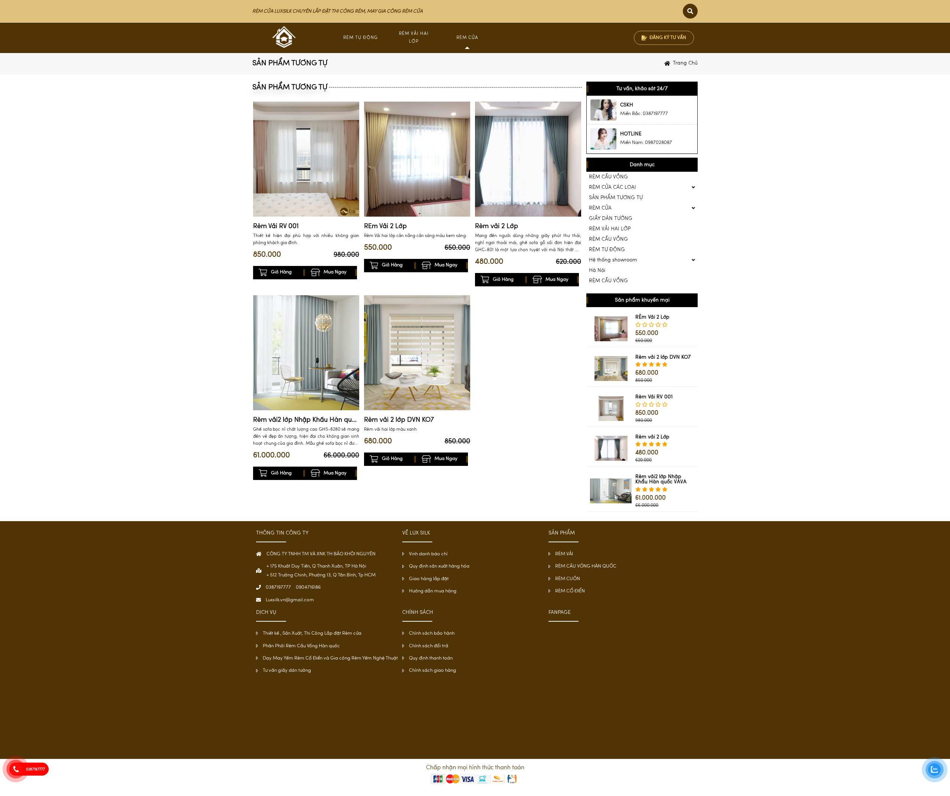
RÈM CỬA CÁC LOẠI (612, 187)
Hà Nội (597, 270)
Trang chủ (685, 63)
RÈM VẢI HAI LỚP (609, 228)
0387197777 (278, 587)
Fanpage (559, 612)
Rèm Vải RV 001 (276, 226)
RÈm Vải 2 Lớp (385, 226)
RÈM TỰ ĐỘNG (360, 38)
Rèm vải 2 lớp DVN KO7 (399, 420)
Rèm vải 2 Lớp (496, 226)
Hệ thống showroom (613, 260)
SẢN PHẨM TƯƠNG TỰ (616, 197)
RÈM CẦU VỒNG (608, 177)
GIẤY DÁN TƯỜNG (610, 218)
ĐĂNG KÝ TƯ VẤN (667, 37)
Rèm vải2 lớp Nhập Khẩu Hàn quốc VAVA (306, 420)
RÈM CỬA (467, 38)
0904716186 (308, 587)
